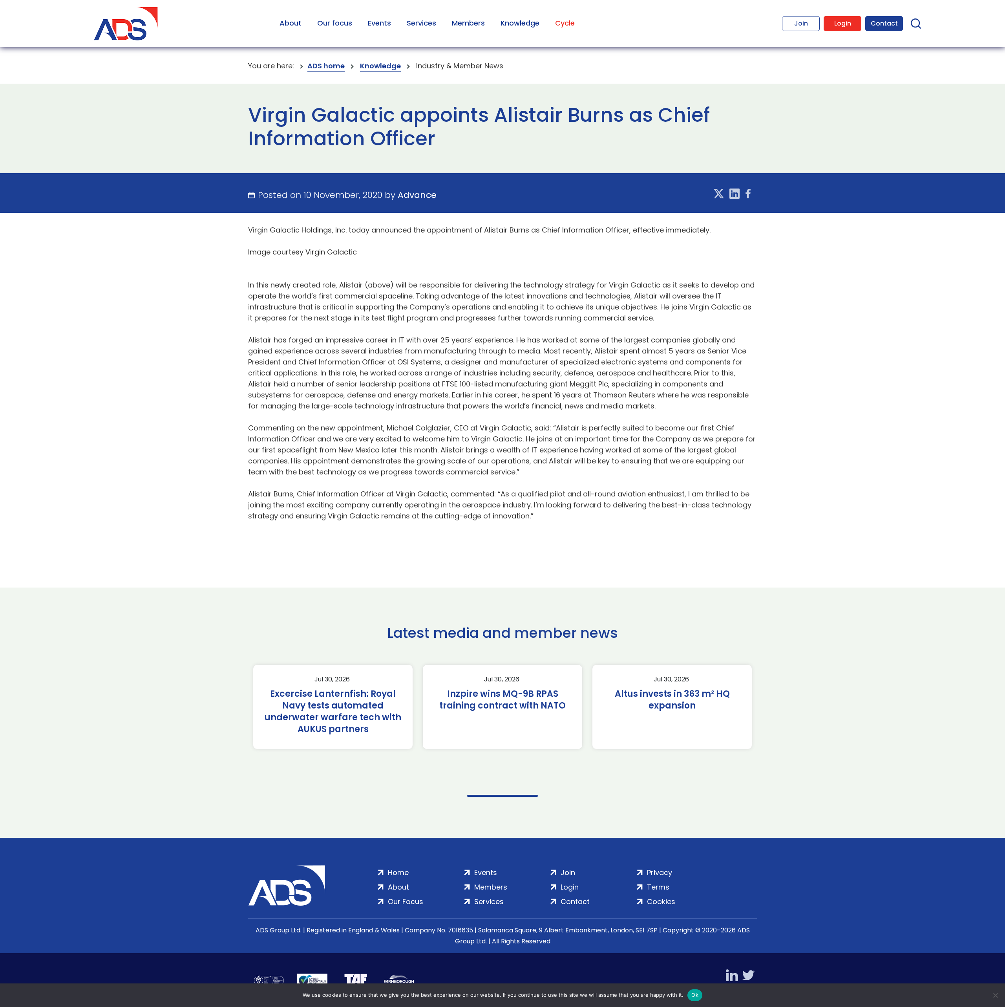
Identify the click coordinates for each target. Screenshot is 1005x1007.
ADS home (326, 66)
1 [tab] (502, 796)
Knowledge (520, 23)
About (291, 23)
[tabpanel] (333, 707)
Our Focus (405, 901)
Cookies (661, 901)
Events (379, 23)
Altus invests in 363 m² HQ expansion (672, 700)
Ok (694, 995)
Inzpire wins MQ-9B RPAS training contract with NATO (502, 700)
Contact (884, 23)
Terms (658, 887)
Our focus (334, 23)
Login (842, 23)
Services (421, 23)
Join (801, 23)
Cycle (565, 23)
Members (468, 23)
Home (398, 872)
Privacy (659, 872)
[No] (995, 995)
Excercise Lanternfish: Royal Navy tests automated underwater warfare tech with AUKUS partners (333, 711)
